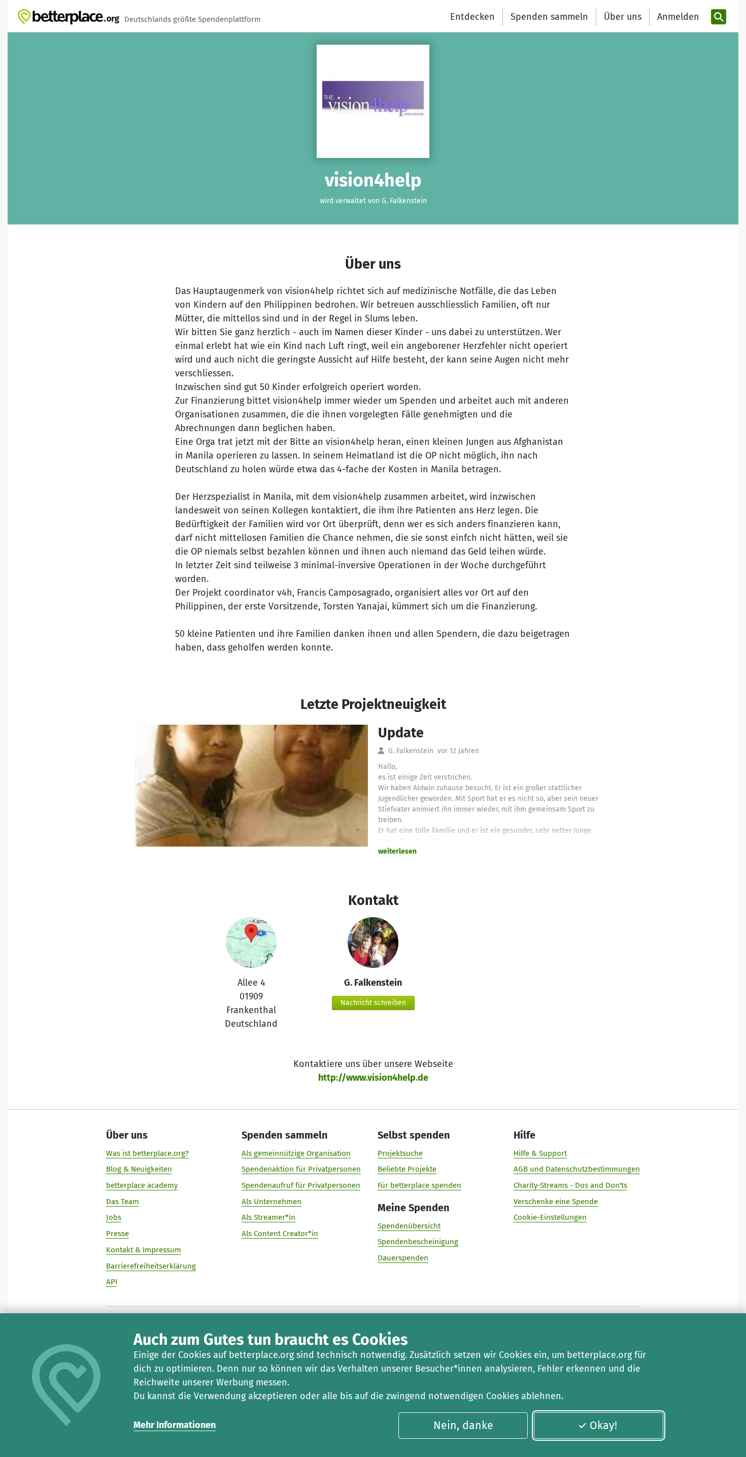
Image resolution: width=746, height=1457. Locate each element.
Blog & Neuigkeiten (139, 1169)
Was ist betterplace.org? (147, 1153)
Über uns (622, 16)
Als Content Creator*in (280, 1233)
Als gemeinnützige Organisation (296, 1153)
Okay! (603, 1425)
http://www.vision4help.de (373, 1077)
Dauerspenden (403, 1257)
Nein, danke (463, 1425)
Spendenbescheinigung (418, 1241)
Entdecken (472, 16)
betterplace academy (142, 1185)
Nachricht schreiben (373, 1002)
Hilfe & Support (540, 1153)
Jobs (113, 1217)
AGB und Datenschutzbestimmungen (577, 1169)
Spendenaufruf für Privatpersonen (301, 1185)
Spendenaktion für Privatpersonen (301, 1169)
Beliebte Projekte (407, 1169)
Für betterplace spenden (419, 1185)
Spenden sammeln (549, 16)
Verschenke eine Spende (556, 1201)
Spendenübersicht (409, 1226)
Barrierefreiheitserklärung (151, 1266)
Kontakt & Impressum (143, 1249)
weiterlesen (397, 851)
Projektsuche (400, 1153)
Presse (117, 1233)
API (111, 1281)
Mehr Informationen (174, 1425)
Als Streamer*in (268, 1217)
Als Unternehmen (271, 1201)
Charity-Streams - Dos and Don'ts (570, 1185)
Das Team (122, 1201)
